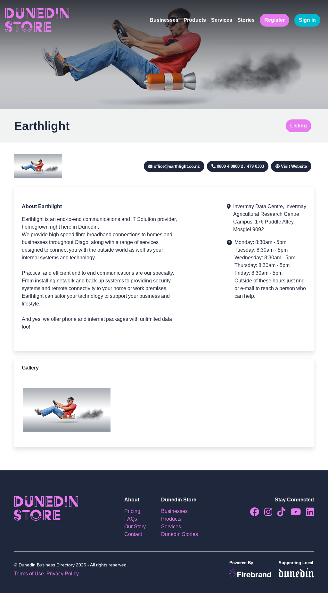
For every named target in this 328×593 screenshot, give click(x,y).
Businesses (164, 20)
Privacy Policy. (63, 573)
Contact (133, 534)
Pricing (132, 511)
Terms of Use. (29, 573)
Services (221, 20)
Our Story (135, 526)
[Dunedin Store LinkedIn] (307, 513)
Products (195, 20)
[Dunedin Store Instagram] (265, 513)
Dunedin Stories (179, 534)
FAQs (130, 519)
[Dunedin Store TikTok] (278, 513)
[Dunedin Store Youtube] (293, 513)
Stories (246, 20)
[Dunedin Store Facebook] (252, 513)
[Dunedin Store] (37, 20)
